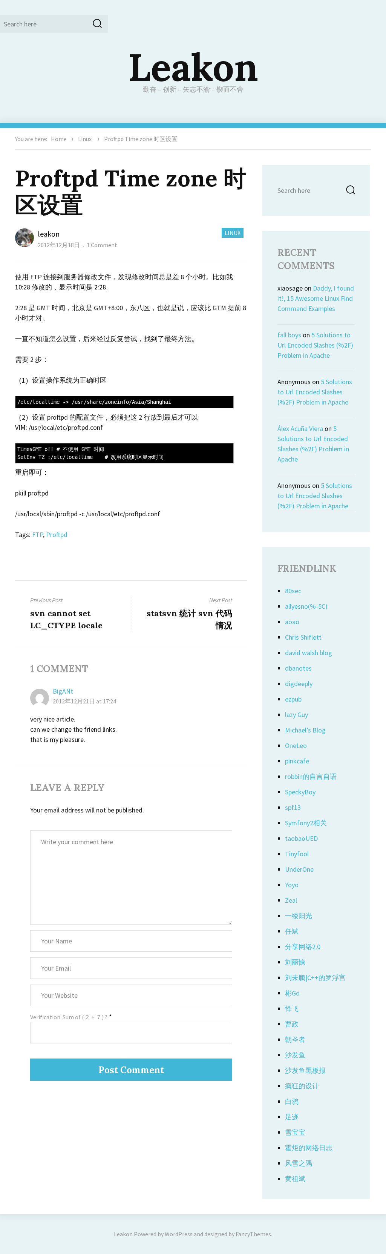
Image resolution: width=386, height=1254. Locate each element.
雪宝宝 (295, 1132)
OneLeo (296, 745)
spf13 (293, 807)
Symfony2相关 (306, 823)
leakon (49, 233)
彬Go (292, 993)
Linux (85, 139)
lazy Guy (296, 714)
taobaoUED (301, 838)
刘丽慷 (295, 962)
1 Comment (102, 245)
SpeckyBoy (300, 792)
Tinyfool (297, 853)
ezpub (293, 699)
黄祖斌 (295, 1178)
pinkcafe (297, 761)
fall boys (289, 335)
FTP (37, 534)
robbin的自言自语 (311, 776)
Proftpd (56, 534)
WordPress (179, 1234)
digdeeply (298, 683)
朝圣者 (295, 1039)
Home (59, 139)
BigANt (63, 691)
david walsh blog (308, 652)
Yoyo (292, 884)
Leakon (193, 67)
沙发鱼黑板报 (305, 1070)
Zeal (291, 900)
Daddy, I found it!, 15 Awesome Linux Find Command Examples (315, 298)
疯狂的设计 (302, 1086)
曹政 (292, 1024)
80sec (293, 590)
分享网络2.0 (302, 946)
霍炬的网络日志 (308, 1147)
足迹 (292, 1116)
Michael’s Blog (305, 730)
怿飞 (292, 1008)
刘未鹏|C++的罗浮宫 (315, 977)
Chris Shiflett (303, 637)
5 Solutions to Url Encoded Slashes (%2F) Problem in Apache (315, 345)
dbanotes (298, 668)
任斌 (292, 931)
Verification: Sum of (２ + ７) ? (68, 1017)
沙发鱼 (295, 1055)
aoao (292, 621)
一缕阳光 (298, 915)
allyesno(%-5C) (306, 606)
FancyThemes (253, 1234)
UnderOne (299, 869)
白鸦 (292, 1101)
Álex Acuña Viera (300, 428)
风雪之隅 (298, 1163)
